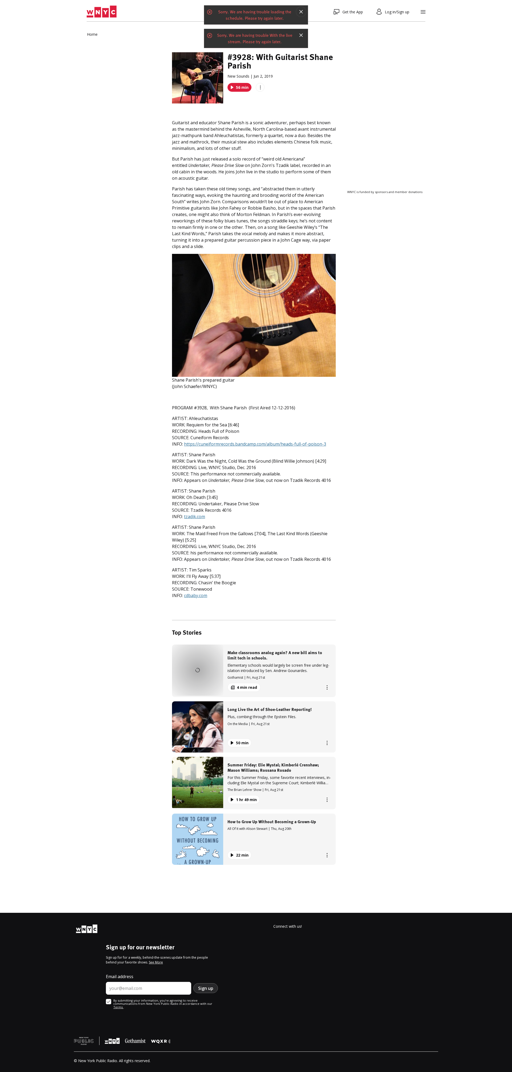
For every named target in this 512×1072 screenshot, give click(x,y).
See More (156, 962)
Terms (118, 1007)
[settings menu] (423, 11)
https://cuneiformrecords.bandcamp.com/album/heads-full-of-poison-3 (255, 444)
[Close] (301, 11)
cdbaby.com (195, 595)
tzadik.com (194, 516)
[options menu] (260, 87)
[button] (254, 671)
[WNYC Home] (102, 12)
